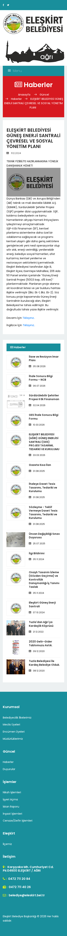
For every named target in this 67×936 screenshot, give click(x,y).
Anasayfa (24, 94)
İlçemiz (7, 844)
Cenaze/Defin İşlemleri (17, 820)
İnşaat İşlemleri (12, 814)
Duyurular (9, 769)
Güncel (44, 94)
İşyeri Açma (10, 799)
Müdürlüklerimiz (13, 739)
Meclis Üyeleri (11, 724)
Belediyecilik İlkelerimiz (17, 717)
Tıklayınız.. (29, 318)
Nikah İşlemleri (12, 792)
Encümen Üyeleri (14, 732)
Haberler (16, 99)
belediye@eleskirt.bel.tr (26, 895)
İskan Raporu (11, 806)
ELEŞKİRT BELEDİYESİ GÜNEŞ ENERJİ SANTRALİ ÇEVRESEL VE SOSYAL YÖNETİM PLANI (33, 103)
